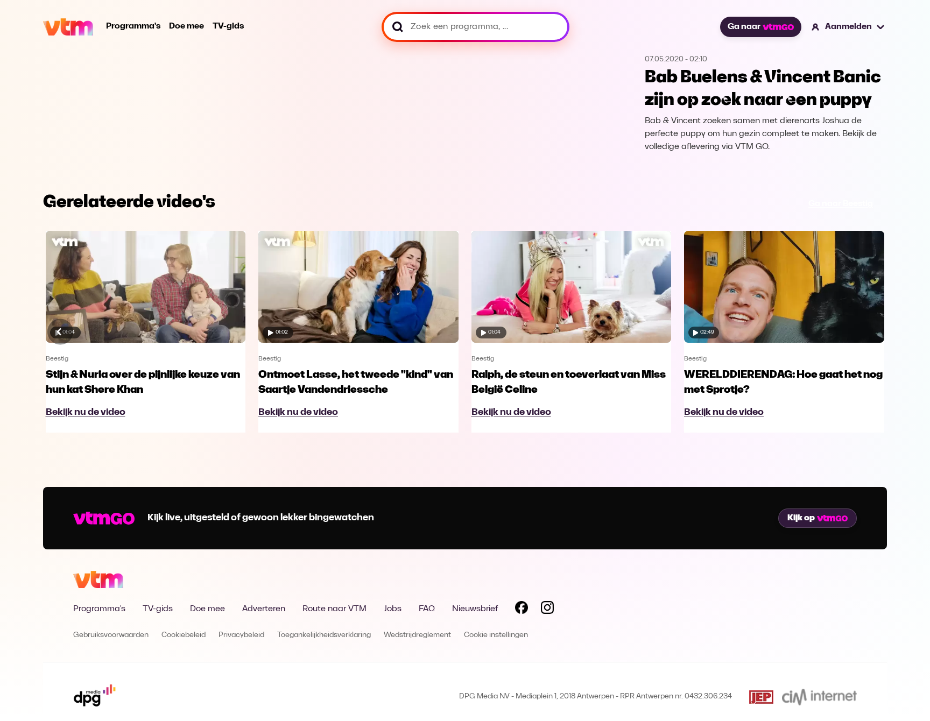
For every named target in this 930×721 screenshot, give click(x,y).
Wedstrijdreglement (417, 635)
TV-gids (228, 26)
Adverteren (263, 609)
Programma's (133, 26)
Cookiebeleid (183, 635)
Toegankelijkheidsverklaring (324, 635)
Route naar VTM (334, 609)
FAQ (427, 609)
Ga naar (744, 27)
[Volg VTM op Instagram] (547, 609)
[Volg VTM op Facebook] (521, 609)
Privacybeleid (241, 635)
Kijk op (801, 518)
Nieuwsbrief (475, 609)
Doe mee (186, 26)
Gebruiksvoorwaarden (111, 635)
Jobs (392, 609)
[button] (848, 26)
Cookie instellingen (496, 635)
